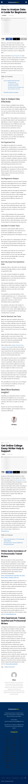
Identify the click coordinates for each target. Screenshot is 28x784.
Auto (7, 736)
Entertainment (7, 758)
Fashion (7, 763)
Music (14, 759)
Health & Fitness (14, 745)
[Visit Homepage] (14, 2)
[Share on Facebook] (9, 39)
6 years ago (11, 15)
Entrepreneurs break (7, 761)
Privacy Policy (15, 778)
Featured (7, 765)
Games (14, 740)
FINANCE (7, 767)
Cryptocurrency (8, 749)
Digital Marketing (6, 752)
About (7, 778)
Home (2, 6)
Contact (22, 778)
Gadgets (14, 738)
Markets (14, 757)
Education (7, 442)
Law (14, 753)
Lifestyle (14, 755)
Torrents (21, 756)
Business (7, 6)
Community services (7, 747)
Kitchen (14, 751)
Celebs (7, 744)
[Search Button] (26, 2)
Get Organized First (12, 82)
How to (14, 749)
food (14, 735)
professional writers (20, 480)
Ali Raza (4, 15)
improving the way (17, 56)
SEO (21, 742)
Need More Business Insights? (11, 92)
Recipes (21, 738)
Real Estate (21, 736)
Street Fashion (21, 749)
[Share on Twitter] (16, 39)
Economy (7, 754)
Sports (21, 744)
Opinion (14, 766)
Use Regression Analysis (13, 84)
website (21, 766)
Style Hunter (21, 752)
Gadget (14, 736)
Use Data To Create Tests (13, 85)
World (21, 768)
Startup (21, 746)
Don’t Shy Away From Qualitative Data (16, 87)
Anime (7, 735)
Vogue (21, 764)
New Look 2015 (14, 762)
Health (14, 742)
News (14, 764)
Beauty (7, 738)
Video (21, 762)
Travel (21, 758)
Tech (21, 754)
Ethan (3, 454)
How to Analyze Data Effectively (11, 80)
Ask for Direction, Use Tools (14, 89)
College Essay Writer (10, 666)
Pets (14, 768)
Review (21, 740)
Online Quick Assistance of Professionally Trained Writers (14, 540)
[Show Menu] (2, 2)
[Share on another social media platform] (23, 39)
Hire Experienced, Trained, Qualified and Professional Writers (13, 543)
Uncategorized (22, 760)
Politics (21, 735)
